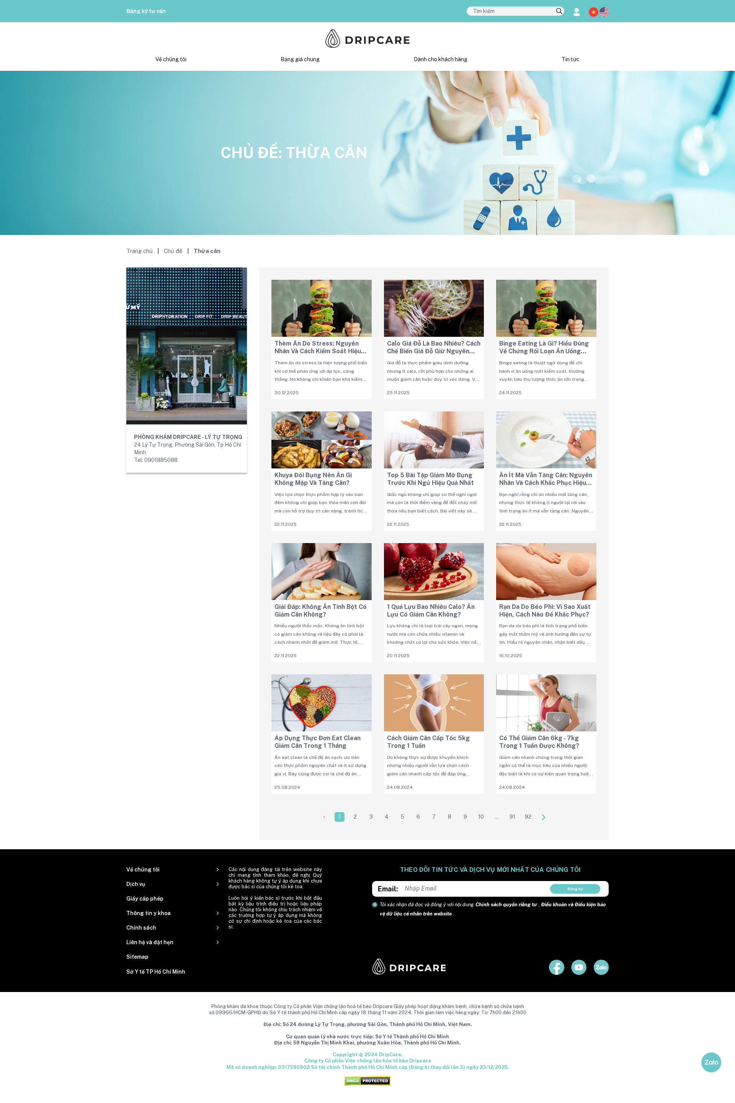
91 (512, 817)
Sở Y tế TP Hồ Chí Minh (155, 972)
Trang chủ (139, 251)
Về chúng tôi (170, 59)
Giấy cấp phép (144, 899)
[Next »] (544, 817)
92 (528, 817)
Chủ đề (173, 251)
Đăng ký (575, 888)
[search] (559, 11)
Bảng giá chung (300, 59)
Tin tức (571, 59)
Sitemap (137, 957)
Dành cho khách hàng (440, 59)
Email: (388, 889)
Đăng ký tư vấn (146, 11)
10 (481, 817)
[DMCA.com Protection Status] (367, 1080)
